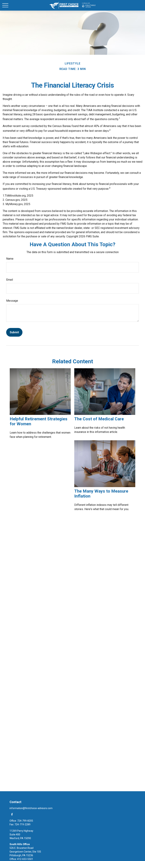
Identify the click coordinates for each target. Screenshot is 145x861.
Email (9, 279)
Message (12, 300)
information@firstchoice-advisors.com (31, 808)
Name (9, 258)
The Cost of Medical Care (99, 418)
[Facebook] (12, 814)
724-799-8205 (25, 820)
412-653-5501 (25, 859)
